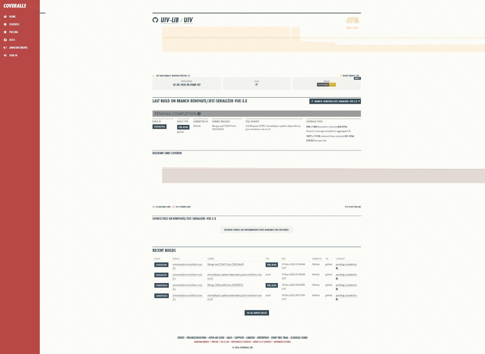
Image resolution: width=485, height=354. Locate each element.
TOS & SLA (225, 341)
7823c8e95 (218, 129)
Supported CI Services (241, 341)
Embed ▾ (357, 78)
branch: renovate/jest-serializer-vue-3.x (335, 101)
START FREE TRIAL (279, 338)
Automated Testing (282, 341)
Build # (157, 121)
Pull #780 (183, 127)
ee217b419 (226, 126)
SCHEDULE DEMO (299, 338)
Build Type (182, 121)
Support (239, 338)
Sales (229, 338)
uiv (188, 20)
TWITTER (214, 341)
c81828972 (237, 284)
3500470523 (161, 295)
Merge (216, 126)
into (234, 126)
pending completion (175, 113)
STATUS (180, 338)
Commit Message (221, 121)
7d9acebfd (220, 284)
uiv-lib (170, 20)
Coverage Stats (314, 121)
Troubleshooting (196, 338)
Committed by (200, 121)
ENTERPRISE (263, 338)
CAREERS (250, 338)
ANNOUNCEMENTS (201, 341)
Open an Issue (216, 338)
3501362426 (159, 126)
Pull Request (252, 121)
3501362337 (161, 275)
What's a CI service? (262, 341)
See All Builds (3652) (257, 312)
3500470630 (161, 285)
